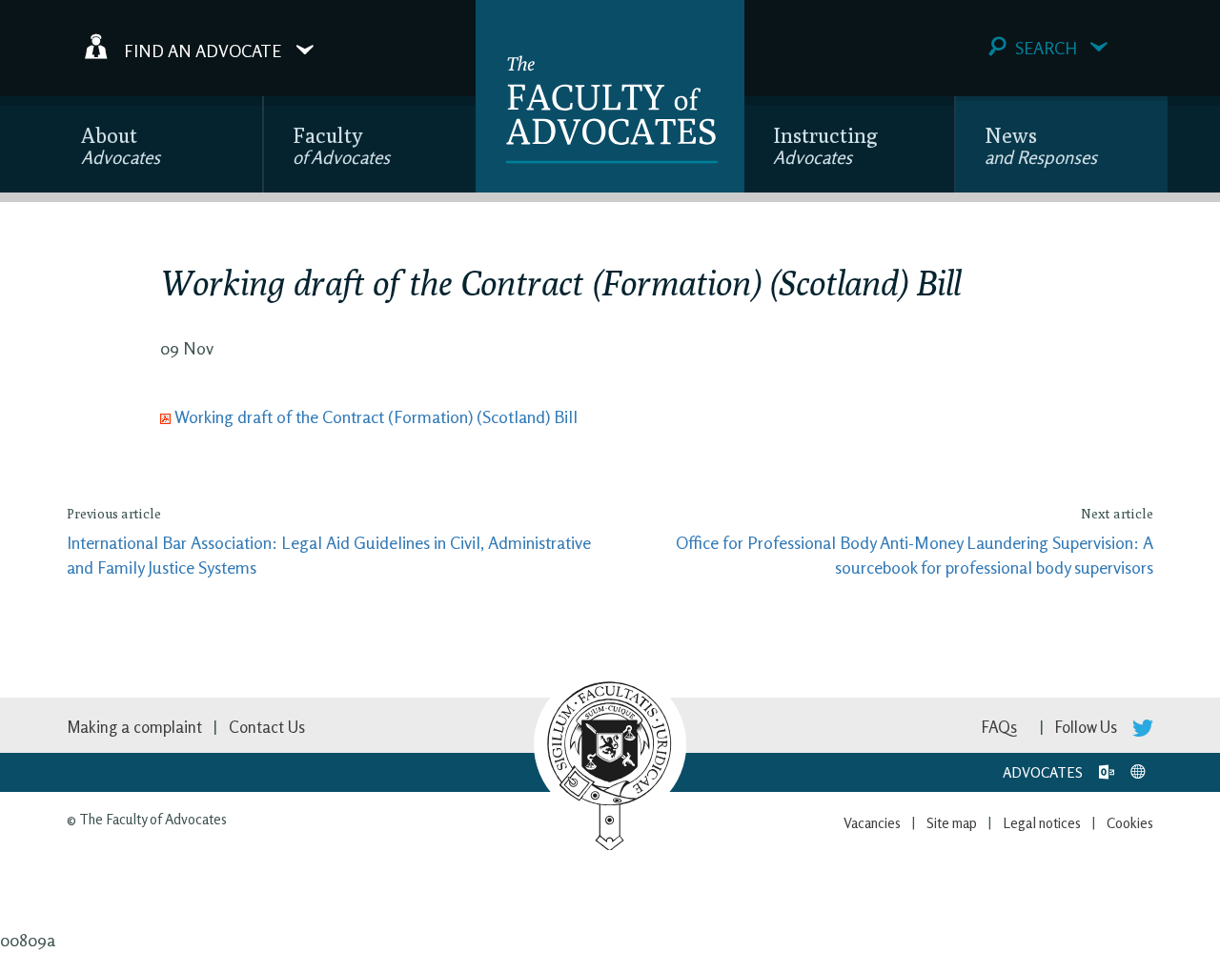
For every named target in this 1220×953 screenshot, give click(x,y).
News (1041, 145)
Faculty (341, 145)
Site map (951, 823)
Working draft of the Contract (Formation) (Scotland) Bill (376, 416)
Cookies (1130, 823)
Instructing (825, 145)
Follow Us (1088, 727)
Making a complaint (134, 727)
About (120, 145)
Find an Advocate (202, 49)
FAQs (999, 727)
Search (1046, 47)
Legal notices (1042, 823)
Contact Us (267, 727)
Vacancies (872, 823)
